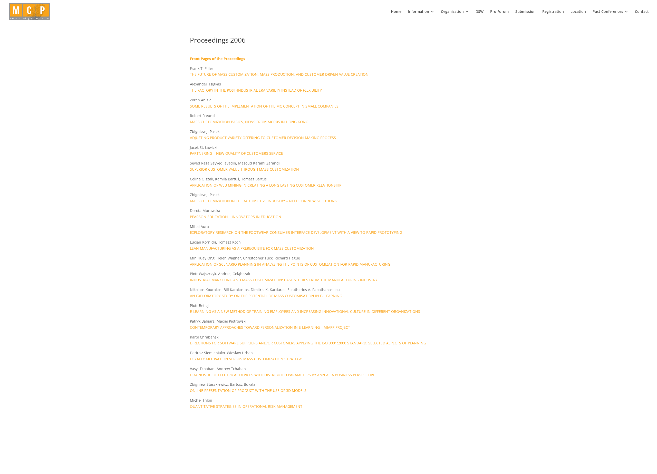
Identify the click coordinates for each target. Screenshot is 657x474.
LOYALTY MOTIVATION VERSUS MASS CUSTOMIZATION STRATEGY (246, 358)
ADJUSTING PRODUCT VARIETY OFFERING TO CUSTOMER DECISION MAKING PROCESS (263, 137)
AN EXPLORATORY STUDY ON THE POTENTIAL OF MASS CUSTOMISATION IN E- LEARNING (266, 295)
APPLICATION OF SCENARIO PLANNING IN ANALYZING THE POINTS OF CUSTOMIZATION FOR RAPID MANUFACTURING (290, 264)
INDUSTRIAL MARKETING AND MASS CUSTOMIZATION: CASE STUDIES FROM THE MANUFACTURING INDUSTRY (284, 279)
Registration (553, 12)
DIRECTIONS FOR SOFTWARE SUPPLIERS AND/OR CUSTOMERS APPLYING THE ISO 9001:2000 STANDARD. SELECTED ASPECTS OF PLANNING (308, 343)
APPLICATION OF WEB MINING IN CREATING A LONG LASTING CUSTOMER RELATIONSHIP (265, 185)
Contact (642, 12)
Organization (452, 12)
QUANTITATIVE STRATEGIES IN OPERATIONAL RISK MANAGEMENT (246, 406)
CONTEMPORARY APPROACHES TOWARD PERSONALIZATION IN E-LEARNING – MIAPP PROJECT (270, 327)
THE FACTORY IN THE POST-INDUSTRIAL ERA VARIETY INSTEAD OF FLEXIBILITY (256, 90)
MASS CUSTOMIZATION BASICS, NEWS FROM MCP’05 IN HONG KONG (249, 121)
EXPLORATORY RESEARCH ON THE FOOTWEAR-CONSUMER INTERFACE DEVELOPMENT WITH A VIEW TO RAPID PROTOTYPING (296, 232)
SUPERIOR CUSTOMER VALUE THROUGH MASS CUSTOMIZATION (244, 169)
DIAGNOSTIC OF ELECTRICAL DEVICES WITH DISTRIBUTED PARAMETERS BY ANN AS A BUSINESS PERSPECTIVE (282, 374)
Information (418, 12)
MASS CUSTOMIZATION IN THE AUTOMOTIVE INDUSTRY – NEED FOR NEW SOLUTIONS (263, 200)
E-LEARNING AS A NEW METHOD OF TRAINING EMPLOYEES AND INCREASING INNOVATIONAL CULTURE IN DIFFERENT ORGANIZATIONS (305, 311)
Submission (525, 12)
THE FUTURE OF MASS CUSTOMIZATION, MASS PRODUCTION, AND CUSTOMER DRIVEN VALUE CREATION (279, 74)
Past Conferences (608, 12)
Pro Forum (499, 12)
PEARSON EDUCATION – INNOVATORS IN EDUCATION (235, 216)
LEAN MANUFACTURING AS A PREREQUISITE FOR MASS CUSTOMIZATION (252, 248)
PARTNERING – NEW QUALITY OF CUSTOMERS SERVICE (236, 153)
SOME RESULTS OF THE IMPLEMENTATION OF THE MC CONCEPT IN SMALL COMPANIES (264, 106)
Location (578, 12)
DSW (480, 12)
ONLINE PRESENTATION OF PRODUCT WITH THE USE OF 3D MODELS (248, 390)
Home (396, 12)
